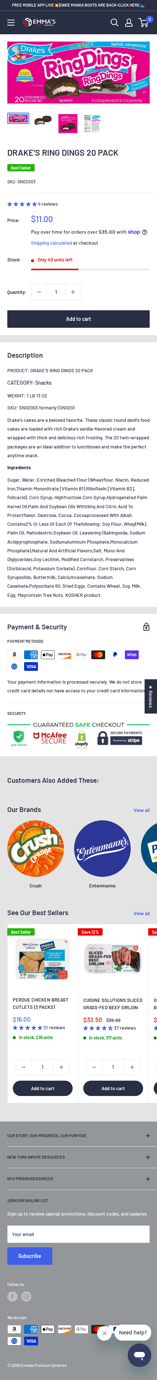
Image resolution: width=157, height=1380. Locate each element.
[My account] (129, 23)
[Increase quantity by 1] (73, 292)
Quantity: (17, 292)
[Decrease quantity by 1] (39, 292)
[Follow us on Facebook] (12, 1296)
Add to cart (78, 319)
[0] (143, 22)
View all (142, 810)
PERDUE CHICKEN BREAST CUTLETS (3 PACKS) (41, 1003)
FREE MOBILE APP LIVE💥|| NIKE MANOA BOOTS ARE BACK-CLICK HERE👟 (78, 5)
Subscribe (29, 1256)
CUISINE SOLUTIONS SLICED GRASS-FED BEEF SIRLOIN (112, 1003)
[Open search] (115, 23)
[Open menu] (11, 23)
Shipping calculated (51, 243)
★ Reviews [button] (151, 696)
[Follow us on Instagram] (26, 1296)
